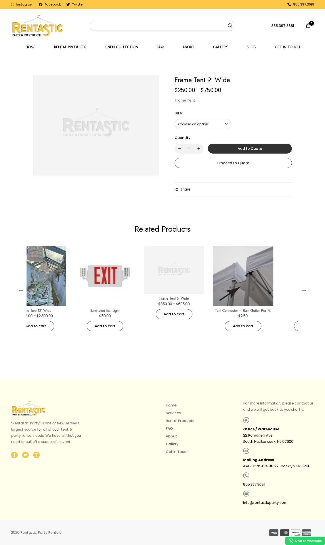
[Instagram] (36, 455)
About (171, 436)
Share (185, 189)
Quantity (182, 137)
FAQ (169, 428)
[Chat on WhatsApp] (305, 541)
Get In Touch (177, 451)
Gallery (172, 444)
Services (173, 413)
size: (179, 113)
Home (171, 405)
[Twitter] (25, 455)
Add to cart (59, 326)
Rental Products (180, 420)
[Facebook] (14, 455)
